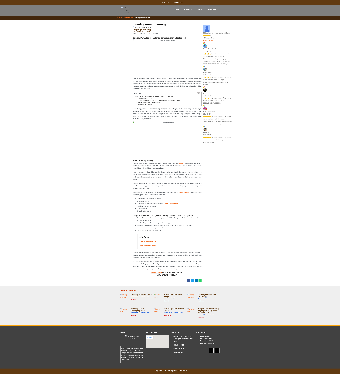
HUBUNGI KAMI (211, 9)
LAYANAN (199, 9)
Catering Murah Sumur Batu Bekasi (207, 295)
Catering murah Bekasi (171, 203)
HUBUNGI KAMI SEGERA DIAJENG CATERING (149, 102)
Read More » (134, 299)
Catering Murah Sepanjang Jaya (138, 310)
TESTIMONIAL (188, 9)
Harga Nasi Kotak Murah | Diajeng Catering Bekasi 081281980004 (208, 311)
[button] (188, 280)
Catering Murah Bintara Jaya (174, 310)
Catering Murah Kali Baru (141, 294)
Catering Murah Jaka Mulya (173, 295)
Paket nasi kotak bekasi (148, 241)
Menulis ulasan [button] (208, 40)
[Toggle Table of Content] (198, 93)
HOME (177, 9)
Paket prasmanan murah (148, 246)
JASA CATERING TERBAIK (145, 104)
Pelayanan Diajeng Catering (145, 98)
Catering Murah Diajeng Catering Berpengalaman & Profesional (154, 96)
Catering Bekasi (183, 192)
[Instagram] (211, 350)
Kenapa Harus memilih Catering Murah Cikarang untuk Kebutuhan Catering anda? (159, 100)
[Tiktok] (217, 350)
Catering (181, 163)
